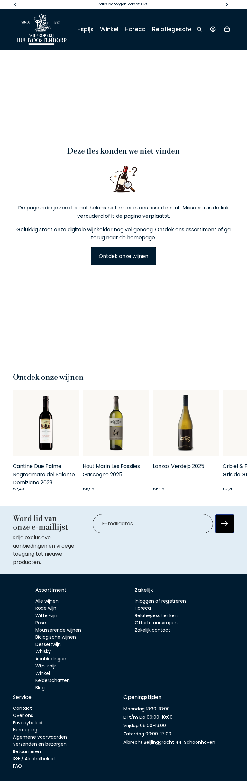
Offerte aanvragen (156, 622)
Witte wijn (46, 615)
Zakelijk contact (152, 629)
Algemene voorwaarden (40, 737)
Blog (40, 687)
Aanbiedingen (50, 658)
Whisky (43, 651)
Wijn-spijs (46, 666)
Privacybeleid (27, 722)
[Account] (213, 29)
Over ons (23, 715)
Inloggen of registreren (160, 601)
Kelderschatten (52, 680)
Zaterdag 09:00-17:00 (147, 733)
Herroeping (25, 729)
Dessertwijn (48, 644)
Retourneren (27, 751)
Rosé (40, 622)
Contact (22, 708)
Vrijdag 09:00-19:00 (145, 725)
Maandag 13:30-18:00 (147, 708)
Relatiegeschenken (156, 615)
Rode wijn (45, 608)
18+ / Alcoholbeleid (34, 758)
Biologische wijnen (55, 637)
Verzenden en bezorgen (40, 744)
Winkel (42, 673)
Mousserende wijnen (58, 629)
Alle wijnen (47, 601)
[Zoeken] (199, 29)
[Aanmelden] (224, 523)
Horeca (143, 608)
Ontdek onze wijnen (123, 256)
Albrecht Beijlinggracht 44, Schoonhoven (169, 742)
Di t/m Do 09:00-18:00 (148, 717)
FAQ (17, 765)
